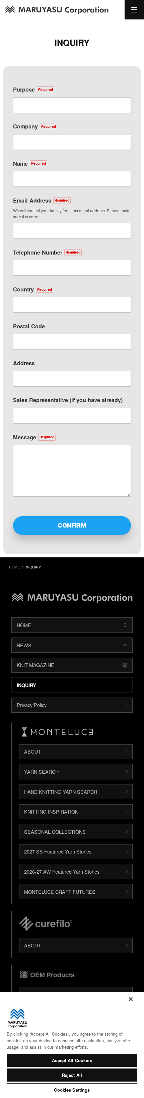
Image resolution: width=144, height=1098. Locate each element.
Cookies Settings (72, 1090)
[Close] (131, 999)
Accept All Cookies (72, 1060)
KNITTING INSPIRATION (51, 811)
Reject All (72, 1075)
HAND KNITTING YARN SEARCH (60, 791)
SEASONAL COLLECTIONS (55, 831)
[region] (72, 1045)
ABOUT (32, 751)
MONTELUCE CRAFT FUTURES (59, 891)
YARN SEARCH (41, 771)
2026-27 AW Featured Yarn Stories (61, 871)
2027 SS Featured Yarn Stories (57, 851)
